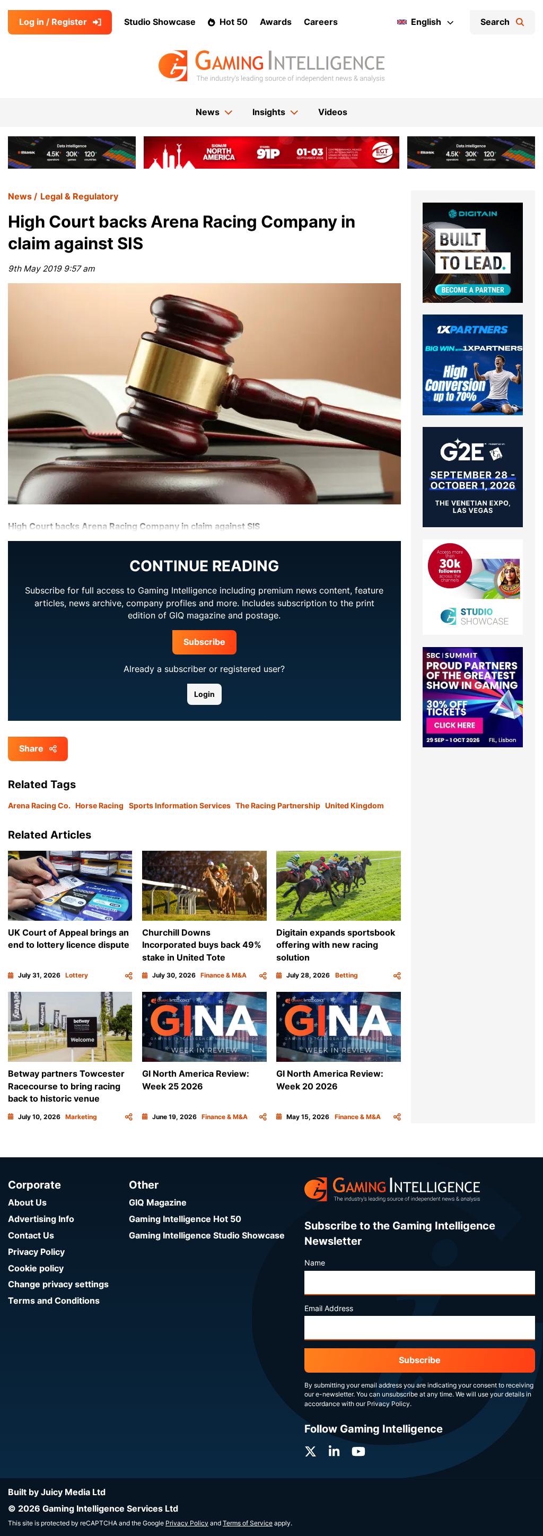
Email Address (328, 1308)
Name (314, 1263)
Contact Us (31, 1235)
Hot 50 (234, 22)
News (20, 196)
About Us (27, 1203)
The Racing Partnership (277, 805)
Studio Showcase (160, 22)
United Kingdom (354, 805)
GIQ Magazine (158, 1203)
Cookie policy (36, 1268)
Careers (321, 22)
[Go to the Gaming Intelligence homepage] (271, 66)
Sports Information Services (180, 805)
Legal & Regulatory (79, 196)
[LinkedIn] (334, 1451)
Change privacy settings (58, 1284)
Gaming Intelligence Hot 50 (185, 1219)
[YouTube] (358, 1451)
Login (204, 694)
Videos (332, 112)
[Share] (129, 976)
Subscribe (204, 642)
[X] (310, 1451)
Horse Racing (99, 805)
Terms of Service (248, 1523)
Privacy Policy (36, 1252)
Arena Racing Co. (39, 805)
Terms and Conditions (54, 1301)
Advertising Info (41, 1219)
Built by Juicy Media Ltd (57, 1492)
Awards (276, 22)
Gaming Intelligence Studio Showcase (207, 1235)
